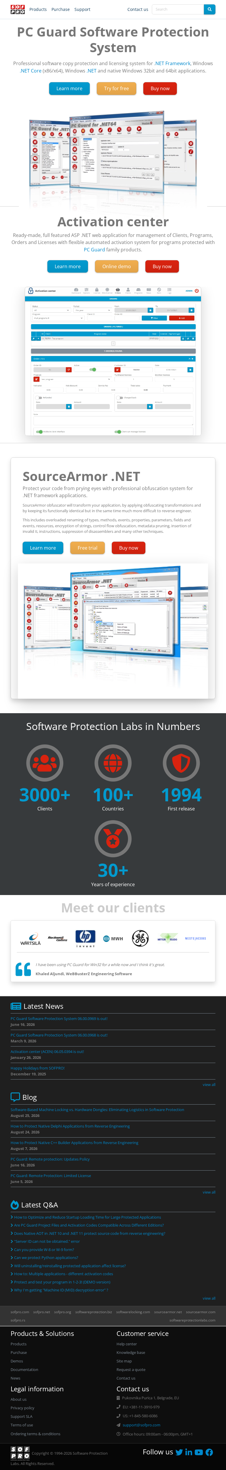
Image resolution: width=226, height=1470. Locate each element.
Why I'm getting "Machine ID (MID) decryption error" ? (61, 1290)
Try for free (116, 88)
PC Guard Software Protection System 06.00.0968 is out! (59, 1035)
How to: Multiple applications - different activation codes (63, 1273)
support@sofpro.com (141, 1425)
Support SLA (21, 1416)
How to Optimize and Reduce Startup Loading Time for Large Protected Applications (87, 1217)
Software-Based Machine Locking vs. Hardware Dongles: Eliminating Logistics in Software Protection (97, 1109)
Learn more (73, 88)
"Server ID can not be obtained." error (47, 1241)
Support (82, 9)
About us (18, 1399)
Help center (127, 1344)
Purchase (60, 9)
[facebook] (210, 1453)
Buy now (160, 88)
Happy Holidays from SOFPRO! (37, 1068)
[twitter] (180, 1453)
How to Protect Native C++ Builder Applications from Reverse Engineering (74, 1142)
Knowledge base (131, 1352)
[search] (209, 9)
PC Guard (94, 249)
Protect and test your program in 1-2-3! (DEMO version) (62, 1282)
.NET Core (30, 70)
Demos (17, 1361)
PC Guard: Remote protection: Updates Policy (50, 1159)
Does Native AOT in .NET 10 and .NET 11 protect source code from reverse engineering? (89, 1233)
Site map (124, 1361)
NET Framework (172, 63)
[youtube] (200, 1453)
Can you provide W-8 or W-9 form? (44, 1249)
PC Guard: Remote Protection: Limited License (51, 1175)
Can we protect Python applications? (46, 1257)
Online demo (116, 266)
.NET (92, 70)
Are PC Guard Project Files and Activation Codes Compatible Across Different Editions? (89, 1225)
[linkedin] (190, 1453)
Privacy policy (22, 1407)
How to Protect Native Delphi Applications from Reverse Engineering (70, 1126)
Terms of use (22, 1425)
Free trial (87, 548)
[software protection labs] (18, 9)
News (15, 1378)
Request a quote (131, 1369)
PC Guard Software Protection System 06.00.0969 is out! (59, 1018)
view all (209, 1084)
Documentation (24, 1369)
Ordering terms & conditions (35, 1433)
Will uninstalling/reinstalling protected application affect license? (70, 1265)
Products (38, 9)
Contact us (137, 9)
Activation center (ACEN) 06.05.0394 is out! (47, 1051)
